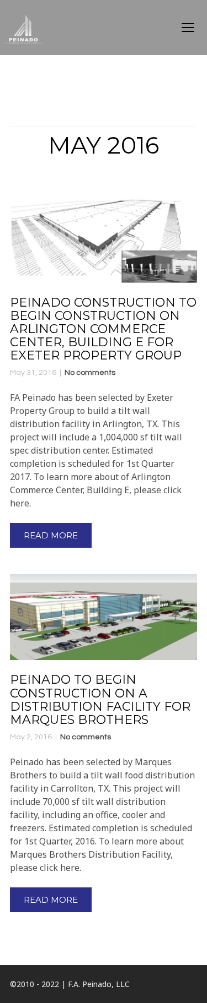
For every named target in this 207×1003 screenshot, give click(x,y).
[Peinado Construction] (33, 27)
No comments (90, 373)
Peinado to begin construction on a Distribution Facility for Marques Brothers (100, 699)
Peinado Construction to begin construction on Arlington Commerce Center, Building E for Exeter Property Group (103, 329)
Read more (51, 535)
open (188, 27)
